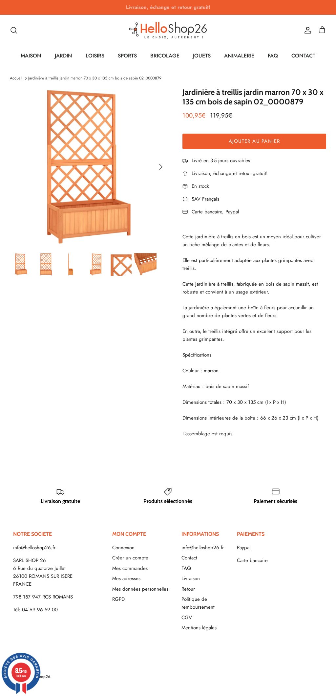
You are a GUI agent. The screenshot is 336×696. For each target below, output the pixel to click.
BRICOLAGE (164, 55)
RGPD (118, 599)
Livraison (190, 578)
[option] (89, 167)
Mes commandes (130, 568)
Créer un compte (130, 557)
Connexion (123, 547)
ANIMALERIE (239, 55)
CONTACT (303, 55)
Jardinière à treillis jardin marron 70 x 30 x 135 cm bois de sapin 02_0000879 (94, 78)
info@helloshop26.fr (34, 547)
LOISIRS (95, 55)
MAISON (31, 55)
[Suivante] (161, 167)
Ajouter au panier (254, 141)
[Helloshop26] (168, 30)
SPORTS (127, 55)
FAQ (273, 55)
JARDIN (63, 55)
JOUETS (202, 55)
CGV (186, 617)
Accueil (16, 78)
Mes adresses (126, 578)
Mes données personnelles (140, 589)
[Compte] (306, 30)
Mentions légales (199, 627)
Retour (188, 589)
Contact (189, 557)
